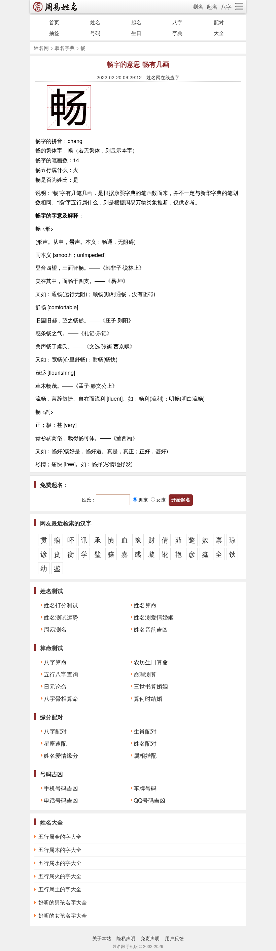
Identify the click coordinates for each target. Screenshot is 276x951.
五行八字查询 (61, 674)
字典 (177, 32)
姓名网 (41, 47)
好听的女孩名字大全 (62, 915)
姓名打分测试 (61, 605)
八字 (226, 6)
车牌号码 (145, 788)
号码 (95, 32)
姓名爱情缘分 (61, 755)
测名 (198, 6)
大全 (219, 32)
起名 (212, 6)
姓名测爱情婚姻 (154, 617)
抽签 (54, 32)
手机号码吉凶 (61, 788)
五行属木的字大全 (59, 850)
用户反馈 (174, 938)
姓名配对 (145, 743)
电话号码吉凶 (61, 800)
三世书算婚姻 (151, 686)
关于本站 (101, 938)
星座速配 (55, 743)
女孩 (161, 499)
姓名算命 (145, 605)
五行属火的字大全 (59, 876)
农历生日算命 (151, 662)
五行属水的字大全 (59, 863)
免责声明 (150, 938)
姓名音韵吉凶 (151, 629)
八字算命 (55, 662)
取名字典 (65, 47)
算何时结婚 (148, 698)
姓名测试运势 (61, 617)
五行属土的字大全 (59, 889)
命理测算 (145, 674)
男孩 (143, 499)
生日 (136, 32)
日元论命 (55, 686)
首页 (54, 22)
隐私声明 (125, 938)
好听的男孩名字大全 (62, 902)
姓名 (95, 22)
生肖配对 (145, 731)
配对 (219, 22)
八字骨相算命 (61, 698)
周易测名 (55, 629)
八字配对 (55, 731)
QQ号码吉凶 (149, 800)
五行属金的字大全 (59, 836)
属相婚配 (145, 755)
